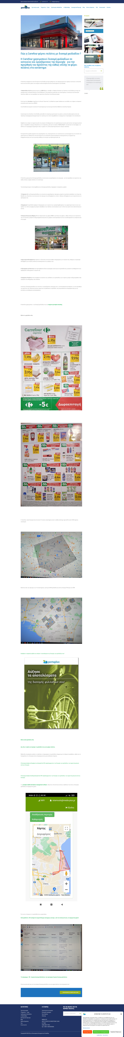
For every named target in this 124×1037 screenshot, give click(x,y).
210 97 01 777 (45, 1)
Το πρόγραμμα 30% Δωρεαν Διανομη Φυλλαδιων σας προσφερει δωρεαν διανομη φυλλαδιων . (44, 977)
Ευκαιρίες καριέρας (46, 1012)
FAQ (97, 7)
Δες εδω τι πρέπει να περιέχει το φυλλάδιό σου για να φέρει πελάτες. (38, 747)
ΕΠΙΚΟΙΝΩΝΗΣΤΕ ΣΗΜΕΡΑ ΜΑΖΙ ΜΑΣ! (70, 992)
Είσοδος (109, 7)
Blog (84, 7)
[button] (121, 1014)
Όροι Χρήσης (105, 1035)
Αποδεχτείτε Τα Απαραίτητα (101, 1032)
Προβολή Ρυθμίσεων (116, 1032)
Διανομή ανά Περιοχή (76, 7)
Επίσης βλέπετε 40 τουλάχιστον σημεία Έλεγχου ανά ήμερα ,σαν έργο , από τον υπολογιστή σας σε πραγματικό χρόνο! (50, 917)
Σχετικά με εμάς (35, 7)
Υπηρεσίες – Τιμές (45, 7)
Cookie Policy (99, 1035)
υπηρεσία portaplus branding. (55, 304)
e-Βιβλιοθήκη (67, 7)
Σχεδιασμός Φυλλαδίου (56, 7)
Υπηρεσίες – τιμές (25, 1012)
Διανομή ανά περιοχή (25, 1017)
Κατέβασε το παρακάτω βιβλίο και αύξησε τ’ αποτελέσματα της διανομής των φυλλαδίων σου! (42, 653)
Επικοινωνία (102, 7)
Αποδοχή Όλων (87, 1032)
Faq (21, 1023)
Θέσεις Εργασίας (90, 7)
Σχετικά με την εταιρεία (47, 1010)
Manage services (86, 1027)
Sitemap (44, 1016)
